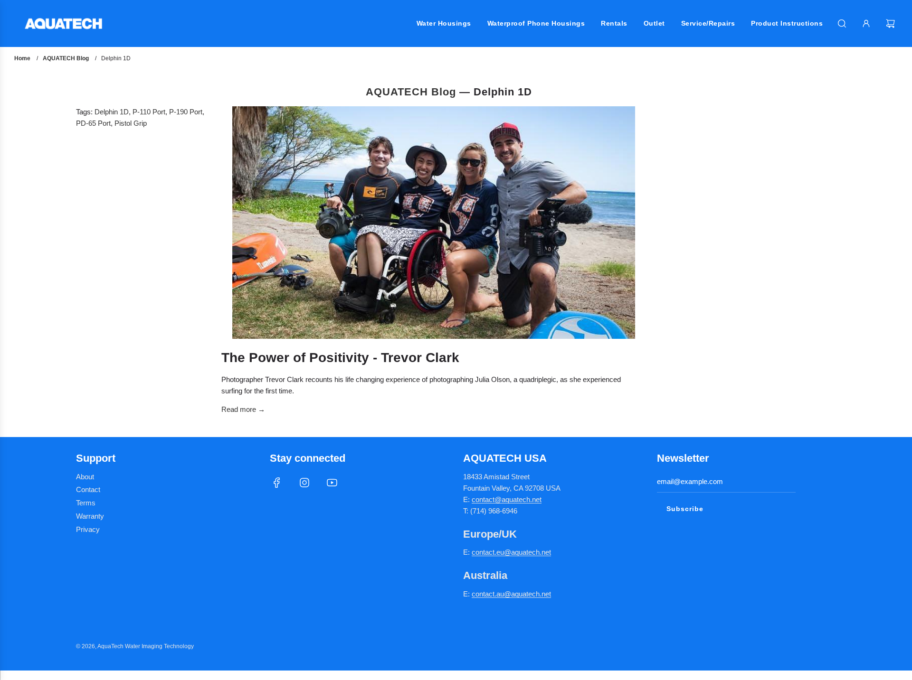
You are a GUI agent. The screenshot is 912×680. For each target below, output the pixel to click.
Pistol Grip (130, 123)
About (85, 477)
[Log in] (866, 23)
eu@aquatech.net (523, 552)
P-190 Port (185, 112)
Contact (88, 489)
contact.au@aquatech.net (511, 594)
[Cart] (891, 23)
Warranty (90, 516)
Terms (85, 503)
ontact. (485, 552)
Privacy (88, 529)
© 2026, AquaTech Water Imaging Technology (135, 646)
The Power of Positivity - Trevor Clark (340, 357)
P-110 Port (149, 112)
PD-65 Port (93, 123)
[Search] (842, 23)
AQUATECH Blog (411, 92)
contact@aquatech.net (507, 499)
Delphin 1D (112, 112)
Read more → (243, 409)
